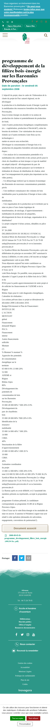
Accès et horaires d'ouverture (27, 610)
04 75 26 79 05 (26, 601)
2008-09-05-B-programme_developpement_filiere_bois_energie (25, 538)
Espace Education (14, 26)
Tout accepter (17, 718)
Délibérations (25, 619)
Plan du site (25, 680)
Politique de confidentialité (25, 676)
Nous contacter (27, 644)
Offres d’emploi (25, 625)
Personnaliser (25, 724)
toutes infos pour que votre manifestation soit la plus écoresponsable (24, 12)
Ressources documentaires (25, 628)
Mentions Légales (25, 672)
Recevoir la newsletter (27, 651)
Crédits (25, 684)
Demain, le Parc (10, 29)
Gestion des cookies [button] (25, 663)
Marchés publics (25, 622)
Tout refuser (33, 718)
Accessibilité (25, 667)
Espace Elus (30, 26)
